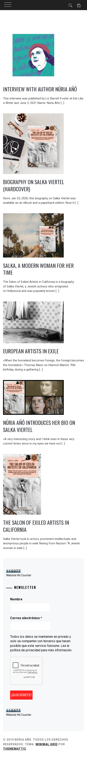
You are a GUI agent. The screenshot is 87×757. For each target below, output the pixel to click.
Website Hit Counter (18, 575)
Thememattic (14, 748)
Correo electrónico (26, 618)
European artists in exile (31, 351)
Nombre (16, 599)
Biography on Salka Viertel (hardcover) (33, 185)
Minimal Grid (47, 744)
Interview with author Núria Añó (40, 89)
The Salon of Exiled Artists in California (36, 525)
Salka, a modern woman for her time (38, 269)
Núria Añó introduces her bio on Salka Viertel (39, 426)
